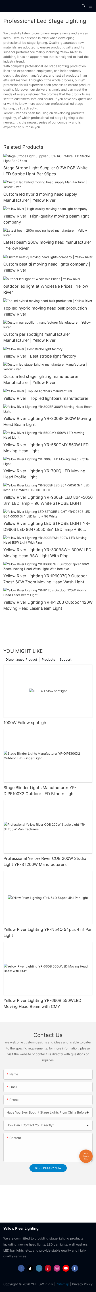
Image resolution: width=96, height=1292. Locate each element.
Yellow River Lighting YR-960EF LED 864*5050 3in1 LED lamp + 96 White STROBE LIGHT (48, 500)
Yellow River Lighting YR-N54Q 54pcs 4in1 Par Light (48, 932)
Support (65, 659)
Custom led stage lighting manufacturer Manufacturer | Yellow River (40, 379)
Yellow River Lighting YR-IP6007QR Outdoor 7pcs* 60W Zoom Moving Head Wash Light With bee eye (45, 579)
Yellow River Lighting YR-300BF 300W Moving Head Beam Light (47, 421)
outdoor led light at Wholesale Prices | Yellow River (45, 289)
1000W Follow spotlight (26, 722)
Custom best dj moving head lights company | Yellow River (46, 267)
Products (48, 659)
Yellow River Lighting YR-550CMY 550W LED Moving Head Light (46, 447)
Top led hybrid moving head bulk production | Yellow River (46, 311)
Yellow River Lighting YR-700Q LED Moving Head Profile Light (44, 474)
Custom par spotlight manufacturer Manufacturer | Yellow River (36, 337)
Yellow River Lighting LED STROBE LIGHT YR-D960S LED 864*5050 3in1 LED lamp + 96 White (46, 526)
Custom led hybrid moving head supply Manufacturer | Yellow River (40, 197)
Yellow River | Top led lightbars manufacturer (45, 398)
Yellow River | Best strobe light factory (39, 356)
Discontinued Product (21, 659)
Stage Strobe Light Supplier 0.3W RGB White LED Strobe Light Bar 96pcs (45, 170)
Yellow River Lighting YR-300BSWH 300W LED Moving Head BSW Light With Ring (47, 552)
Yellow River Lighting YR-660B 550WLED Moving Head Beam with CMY (42, 1003)
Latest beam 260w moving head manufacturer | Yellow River (47, 245)
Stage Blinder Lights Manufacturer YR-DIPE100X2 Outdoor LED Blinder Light (40, 790)
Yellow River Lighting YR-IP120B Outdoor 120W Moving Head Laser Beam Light (48, 605)
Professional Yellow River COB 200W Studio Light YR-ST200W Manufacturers (45, 861)
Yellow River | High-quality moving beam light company (46, 219)
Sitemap (62, 1284)
